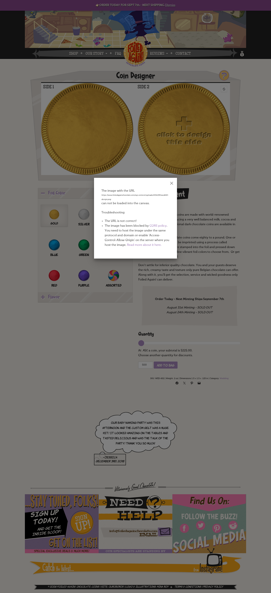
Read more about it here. (144, 245)
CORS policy (158, 225)
